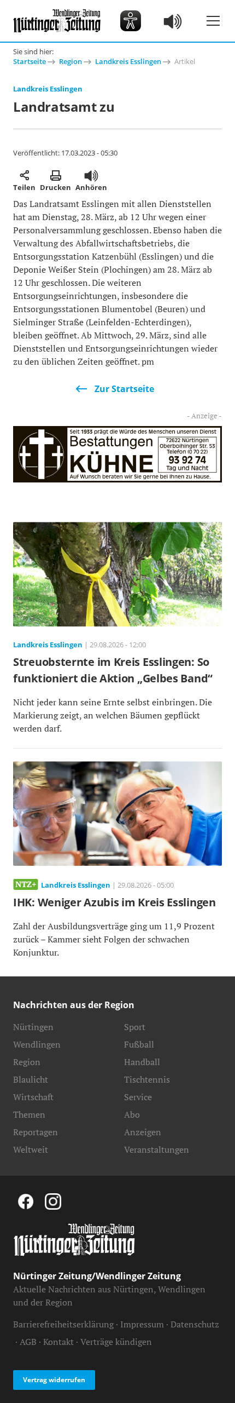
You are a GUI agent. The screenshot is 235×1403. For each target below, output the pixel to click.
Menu (213, 21)
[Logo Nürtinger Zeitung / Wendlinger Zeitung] (57, 21)
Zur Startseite (124, 389)
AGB (28, 1342)
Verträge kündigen (116, 1342)
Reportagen (35, 1132)
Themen (29, 1114)
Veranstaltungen (156, 1149)
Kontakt (58, 1342)
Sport (134, 1027)
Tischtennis (147, 1079)
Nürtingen (33, 1027)
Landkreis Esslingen (128, 61)
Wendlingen (37, 1044)
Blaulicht (30, 1079)
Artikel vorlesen (91, 175)
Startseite (29, 61)
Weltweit (30, 1149)
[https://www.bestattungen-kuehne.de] (117, 453)
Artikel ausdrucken (55, 175)
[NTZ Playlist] (173, 20)
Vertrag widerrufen (54, 1379)
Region (70, 61)
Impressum (142, 1324)
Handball (142, 1062)
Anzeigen (142, 1132)
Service (138, 1097)
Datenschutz (195, 1324)
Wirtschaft (33, 1097)
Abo (132, 1114)
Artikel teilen (24, 175)
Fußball (139, 1044)
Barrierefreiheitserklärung (63, 1324)
